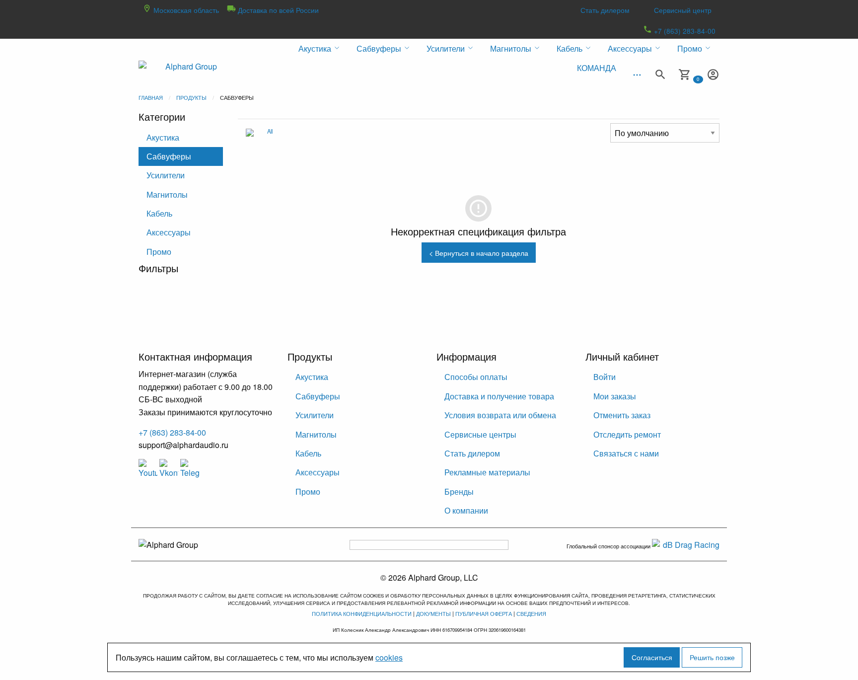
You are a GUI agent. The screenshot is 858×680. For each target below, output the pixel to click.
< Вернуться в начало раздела (478, 252)
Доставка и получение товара (499, 396)
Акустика (162, 137)
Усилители (165, 175)
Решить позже (712, 657)
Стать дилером (605, 10)
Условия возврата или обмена (500, 415)
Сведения (531, 613)
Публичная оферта (483, 613)
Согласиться (652, 657)
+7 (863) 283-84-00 (683, 31)
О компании (466, 510)
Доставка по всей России (277, 10)
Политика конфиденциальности (362, 613)
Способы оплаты (475, 376)
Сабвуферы (168, 156)
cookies (389, 657)
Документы (433, 613)
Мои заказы (614, 396)
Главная (151, 97)
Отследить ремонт (627, 434)
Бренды (459, 491)
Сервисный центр (683, 10)
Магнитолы (167, 194)
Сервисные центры (480, 434)
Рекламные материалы (487, 472)
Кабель (159, 213)
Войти (604, 376)
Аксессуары (168, 232)
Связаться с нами (626, 453)
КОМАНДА (596, 68)
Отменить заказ (621, 415)
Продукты (191, 97)
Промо (158, 251)
